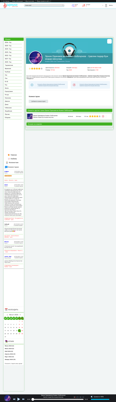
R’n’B (6, 81)
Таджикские (60, 61)
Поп (6, 78)
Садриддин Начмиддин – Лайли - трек (11, 266)
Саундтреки (9, 91)
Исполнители (13, 162)
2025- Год (8, 45)
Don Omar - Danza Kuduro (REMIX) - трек (11, 236)
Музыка (47, 61)
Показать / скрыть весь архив (13, 363)
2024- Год (8, 49)
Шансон (7, 101)
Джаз (6, 104)
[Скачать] (103, 116)
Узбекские (8, 108)
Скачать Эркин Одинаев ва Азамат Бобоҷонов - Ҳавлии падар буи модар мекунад (93, 85)
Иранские (8, 68)
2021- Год (8, 59)
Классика (8, 98)
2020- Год (8, 62)
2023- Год (53, 61)
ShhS (6, 185)
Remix (7, 88)
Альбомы (14, 159)
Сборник (7, 117)
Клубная (7, 72)
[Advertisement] (57, 23)
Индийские (8, 111)
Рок (6, 85)
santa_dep (7, 256)
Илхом (6, 241)
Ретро (7, 95)
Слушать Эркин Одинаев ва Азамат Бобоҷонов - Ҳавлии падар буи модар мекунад (51, 85)
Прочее (68, 61)
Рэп (6, 75)
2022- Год (8, 55)
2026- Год (8, 42)
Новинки (14, 155)
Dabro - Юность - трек (10, 180)
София (6, 171)
